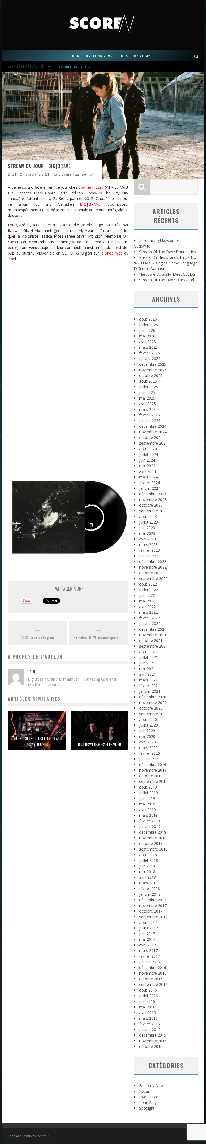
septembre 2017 (153, 916)
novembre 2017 (153, 905)
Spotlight (88, 174)
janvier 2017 (149, 961)
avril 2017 (147, 944)
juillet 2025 (148, 386)
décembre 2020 (152, 696)
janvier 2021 (149, 691)
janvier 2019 (149, 826)
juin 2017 (147, 933)
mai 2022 (147, 601)
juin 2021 (147, 663)
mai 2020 (147, 736)
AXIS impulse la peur (38, 637)
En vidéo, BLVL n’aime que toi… (98, 637)
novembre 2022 (153, 567)
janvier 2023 (149, 555)
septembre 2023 (153, 510)
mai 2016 (147, 1006)
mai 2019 (147, 804)
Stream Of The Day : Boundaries (167, 251)
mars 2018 (148, 882)
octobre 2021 (151, 640)
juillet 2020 (148, 725)
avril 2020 (147, 741)
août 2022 (148, 584)
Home (77, 56)
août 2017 (148, 922)
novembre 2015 (153, 1040)
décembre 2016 (152, 967)
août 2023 (148, 516)
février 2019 (149, 820)
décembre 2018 (152, 832)
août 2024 (148, 448)
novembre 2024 (153, 431)
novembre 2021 (153, 634)
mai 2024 (147, 465)
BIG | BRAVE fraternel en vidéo (99, 744)
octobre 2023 (151, 505)
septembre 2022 (153, 578)
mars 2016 (148, 1018)
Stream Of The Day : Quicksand (166, 279)
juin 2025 (147, 392)
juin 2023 (147, 527)
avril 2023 (147, 539)
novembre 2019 (153, 770)
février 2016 (149, 1023)
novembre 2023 (153, 499)
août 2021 (148, 651)
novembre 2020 (153, 702)
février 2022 (149, 617)
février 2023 (149, 550)
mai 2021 (147, 668)
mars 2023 (148, 544)
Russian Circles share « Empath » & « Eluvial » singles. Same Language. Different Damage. (166, 263)
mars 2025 (148, 409)
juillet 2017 (148, 928)
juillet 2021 (148, 657)
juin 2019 (147, 798)
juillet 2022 (148, 589)
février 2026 (149, 352)
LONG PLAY (141, 56)
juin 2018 (147, 866)
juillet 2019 (148, 792)
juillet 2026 (148, 324)
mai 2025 (147, 398)
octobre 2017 (151, 911)
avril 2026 (147, 341)
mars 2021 (148, 679)
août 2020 (148, 719)
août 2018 (148, 854)
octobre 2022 (151, 572)
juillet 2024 (148, 454)
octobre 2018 (151, 843)
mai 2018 (147, 871)
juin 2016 (147, 1001)
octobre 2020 (151, 708)
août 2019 (148, 787)
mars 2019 (148, 815)
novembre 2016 (153, 973)
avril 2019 (147, 809)
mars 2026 (148, 347)
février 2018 (149, 888)
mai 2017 (147, 939)
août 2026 (148, 319)
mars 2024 (148, 477)
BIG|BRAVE (90, 204)
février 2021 (149, 685)
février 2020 (149, 753)
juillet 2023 (148, 522)
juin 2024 (147, 460)
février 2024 (149, 482)
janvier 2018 (149, 894)
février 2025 (149, 414)
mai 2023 (147, 533)
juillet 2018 (148, 860)
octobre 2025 (151, 375)
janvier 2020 (149, 758)
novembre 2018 (153, 837)
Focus (144, 1091)
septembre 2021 (153, 646)
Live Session (150, 1096)
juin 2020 (147, 730)
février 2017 (149, 956)
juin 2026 (147, 330)
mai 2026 (147, 336)
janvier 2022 (149, 623)
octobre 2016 (151, 978)
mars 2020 (148, 747)
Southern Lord (91, 187)
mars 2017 (148, 950)
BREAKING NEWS (99, 56)
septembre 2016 (153, 984)
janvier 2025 (149, 420)
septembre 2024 (153, 443)
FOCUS (122, 56)
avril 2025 (147, 403)
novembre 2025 (153, 369)
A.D (14, 174)
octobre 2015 (151, 1046)
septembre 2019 (153, 781)
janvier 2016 (149, 1029)
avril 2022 (147, 606)
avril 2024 (147, 471)
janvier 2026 (149, 358)
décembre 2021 (152, 629)
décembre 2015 (152, 1035)
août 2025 (148, 381)
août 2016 (148, 990)
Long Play (147, 1102)
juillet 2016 (148, 995)
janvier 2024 (149, 488)
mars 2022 (148, 612)
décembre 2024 (152, 426)
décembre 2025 (152, 364)
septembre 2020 (153, 713)
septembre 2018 (153, 849)
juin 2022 (147, 595)
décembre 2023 (152, 493)
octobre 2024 (151, 437)
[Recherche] (196, 56)
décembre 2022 (152, 561)
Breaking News (69, 174)
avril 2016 (147, 1012)
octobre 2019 (151, 775)
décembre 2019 (152, 764)
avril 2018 (147, 877)
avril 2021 (147, 674)
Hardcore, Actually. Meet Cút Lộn (83, 67)
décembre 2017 (152, 899)
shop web (114, 253)
